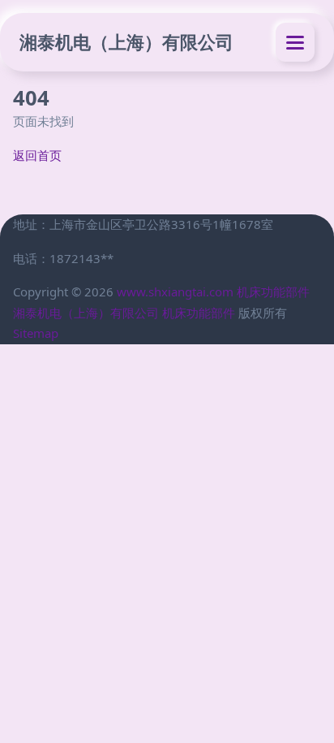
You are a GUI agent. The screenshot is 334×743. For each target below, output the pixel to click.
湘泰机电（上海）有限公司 (126, 41)
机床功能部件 (273, 291)
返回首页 (37, 155)
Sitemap (35, 333)
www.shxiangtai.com (175, 291)
